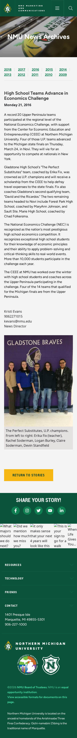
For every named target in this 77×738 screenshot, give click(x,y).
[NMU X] (38, 510)
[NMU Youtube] (50, 510)
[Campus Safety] (51, 664)
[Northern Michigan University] (7, 8)
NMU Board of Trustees (32, 687)
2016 (35, 70)
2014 (63, 70)
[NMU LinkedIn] (61, 510)
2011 (35, 75)
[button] (70, 8)
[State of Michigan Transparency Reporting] (27, 664)
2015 (49, 70)
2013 (7, 75)
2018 (7, 70)
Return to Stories (29, 475)
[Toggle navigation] (57, 8)
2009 (63, 75)
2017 (21, 70)
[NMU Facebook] (15, 510)
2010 (48, 75)
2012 (21, 75)
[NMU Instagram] (27, 510)
